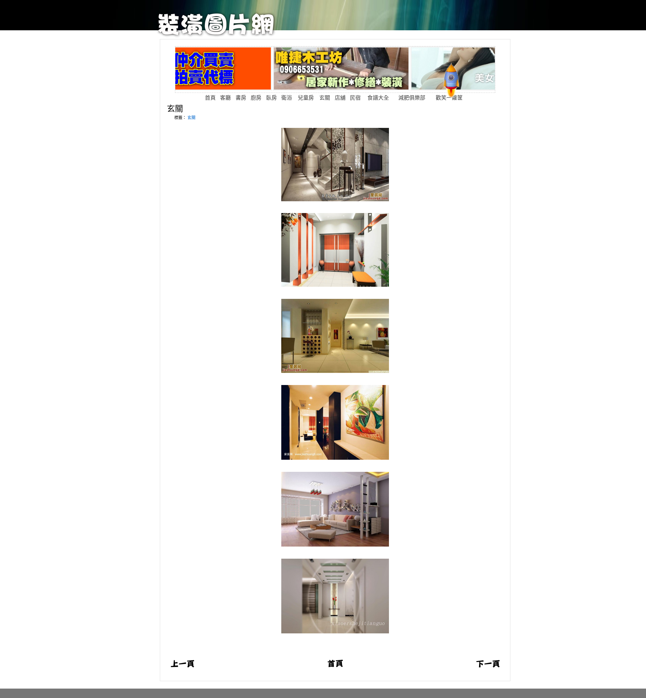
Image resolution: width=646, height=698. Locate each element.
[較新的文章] (182, 666)
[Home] (216, 35)
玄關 (175, 108)
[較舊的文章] (488, 666)
